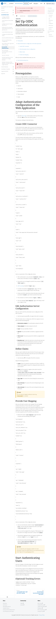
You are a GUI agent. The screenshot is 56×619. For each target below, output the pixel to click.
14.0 (41, 3)
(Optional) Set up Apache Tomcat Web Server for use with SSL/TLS (7, 29)
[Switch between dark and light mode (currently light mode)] (44, 4)
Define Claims (22, 52)
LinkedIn (21, 604)
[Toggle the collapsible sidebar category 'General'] (13, 10)
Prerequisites (20, 40)
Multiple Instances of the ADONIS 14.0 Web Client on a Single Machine (8, 63)
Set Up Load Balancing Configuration (6, 40)
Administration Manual (7, 606)
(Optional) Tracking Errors (51, 35)
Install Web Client (5, 14)
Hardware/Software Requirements (9, 609)
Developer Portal (40, 611)
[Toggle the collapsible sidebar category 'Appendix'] (13, 74)
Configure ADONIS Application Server (5, 17)
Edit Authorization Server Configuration (27, 49)
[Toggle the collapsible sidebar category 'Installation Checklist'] (13, 69)
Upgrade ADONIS (4, 71)
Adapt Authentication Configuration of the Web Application (29, 43)
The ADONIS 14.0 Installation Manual (7, 7)
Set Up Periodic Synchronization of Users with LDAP (7, 52)
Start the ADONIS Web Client (8, 37)
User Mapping (28, 552)
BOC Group (40, 603)
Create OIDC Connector (24, 46)
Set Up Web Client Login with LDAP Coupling (8, 44)
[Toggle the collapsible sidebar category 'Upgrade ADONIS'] (13, 71)
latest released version (25, 10)
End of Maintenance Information (8, 611)
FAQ (30, 3)
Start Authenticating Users (23, 60)
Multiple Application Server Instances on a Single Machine (7, 59)
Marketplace (40, 608)
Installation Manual (6, 608)
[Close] (54, 1)
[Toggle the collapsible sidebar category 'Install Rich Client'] (13, 13)
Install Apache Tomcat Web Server (7, 21)
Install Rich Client (4, 12)
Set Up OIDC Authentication (5, 47)
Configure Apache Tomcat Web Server (7, 24)
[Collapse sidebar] (7, 597)
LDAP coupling (20, 286)
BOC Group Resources (41, 609)
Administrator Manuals (19, 3)
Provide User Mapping (23, 54)
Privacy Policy (42, 615)
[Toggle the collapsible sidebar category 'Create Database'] (13, 67)
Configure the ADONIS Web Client (7, 35)
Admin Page (24, 115)
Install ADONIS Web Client (7, 32)
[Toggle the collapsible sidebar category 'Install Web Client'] (13, 15)
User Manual (11, 3)
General (2, 10)
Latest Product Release (41, 606)
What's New (26, 3)
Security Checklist (5, 55)
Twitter (21, 603)
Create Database (4, 66)
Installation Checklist (5, 69)
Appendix (3, 73)
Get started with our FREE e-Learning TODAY (33, 0)
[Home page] (17, 16)
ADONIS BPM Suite (41, 604)
